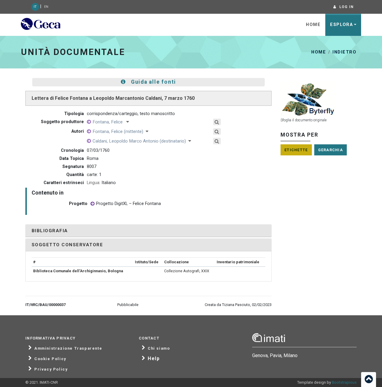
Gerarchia (330, 150)
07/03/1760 (98, 150)
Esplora (341, 24)
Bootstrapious (344, 382)
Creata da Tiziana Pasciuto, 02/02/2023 (238, 304)
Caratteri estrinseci (64, 182)
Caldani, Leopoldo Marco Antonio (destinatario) (140, 141)
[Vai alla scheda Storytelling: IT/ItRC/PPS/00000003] (92, 204)
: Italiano (101, 182)
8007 (91, 166)
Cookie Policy (50, 359)
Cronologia (72, 150)
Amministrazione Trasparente (68, 348)
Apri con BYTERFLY (318, 100)
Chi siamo (159, 348)
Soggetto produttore (62, 121)
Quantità (75, 174)
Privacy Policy (50, 369)
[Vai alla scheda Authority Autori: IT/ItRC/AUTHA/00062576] (89, 141)
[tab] (148, 231)
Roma (92, 158)
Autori (77, 131)
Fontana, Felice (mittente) (119, 131)
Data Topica (71, 158)
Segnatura (73, 166)
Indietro (344, 52)
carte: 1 (94, 174)
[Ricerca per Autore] (219, 122)
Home (313, 24)
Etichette (296, 150)
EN (46, 7)
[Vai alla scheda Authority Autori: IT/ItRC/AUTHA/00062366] (89, 122)
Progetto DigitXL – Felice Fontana (128, 203)
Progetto (78, 203)
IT (35, 7)
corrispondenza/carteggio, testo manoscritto (131, 113)
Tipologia (74, 113)
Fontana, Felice (109, 122)
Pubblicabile (127, 304)
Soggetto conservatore (67, 244)
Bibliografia (50, 230)
